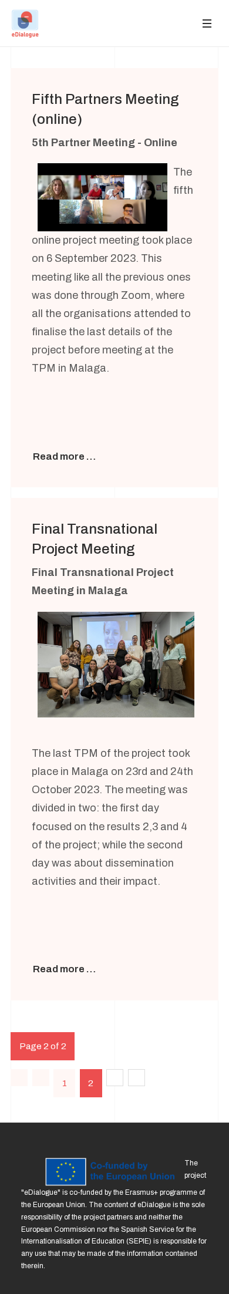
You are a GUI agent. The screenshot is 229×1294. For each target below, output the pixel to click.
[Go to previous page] (40, 1077)
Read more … (64, 456)
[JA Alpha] (25, 23)
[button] (206, 23)
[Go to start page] (19, 1077)
